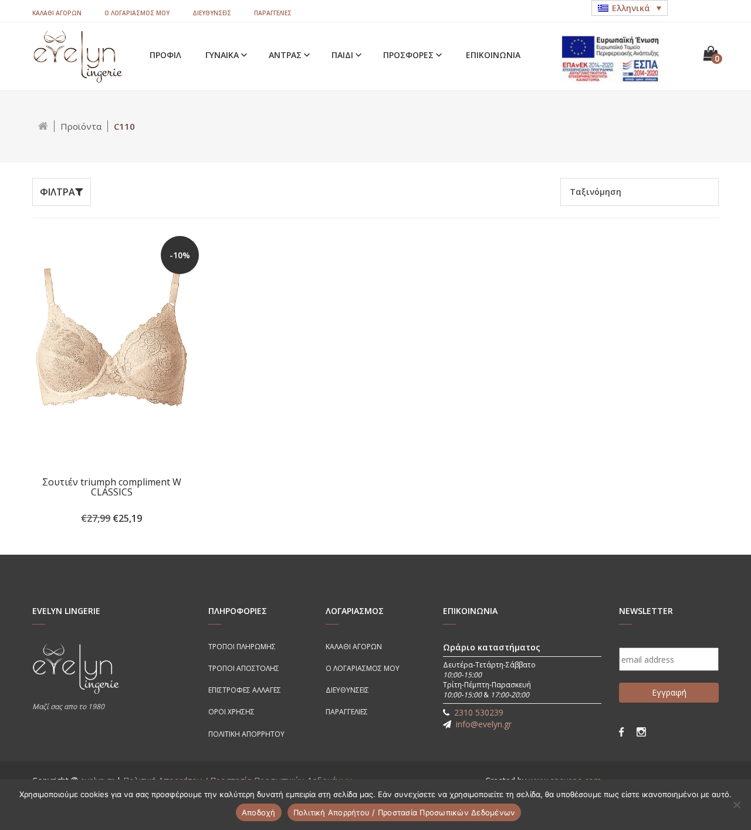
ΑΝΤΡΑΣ (286, 54)
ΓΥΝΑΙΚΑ (223, 54)
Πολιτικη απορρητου (246, 734)
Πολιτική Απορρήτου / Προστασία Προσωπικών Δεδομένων (404, 812)
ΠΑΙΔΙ (343, 54)
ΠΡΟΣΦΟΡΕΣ (409, 54)
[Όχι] (736, 805)
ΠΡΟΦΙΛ (165, 54)
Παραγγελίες (273, 13)
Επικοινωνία (493, 54)
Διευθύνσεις (211, 13)
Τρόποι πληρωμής (242, 647)
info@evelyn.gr (484, 724)
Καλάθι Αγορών (57, 13)
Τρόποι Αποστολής (243, 668)
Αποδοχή (259, 812)
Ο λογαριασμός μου (137, 13)
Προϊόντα (81, 126)
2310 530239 (478, 712)
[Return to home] (43, 126)
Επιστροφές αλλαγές (244, 690)
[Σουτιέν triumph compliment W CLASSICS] (111, 354)
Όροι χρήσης (231, 712)
